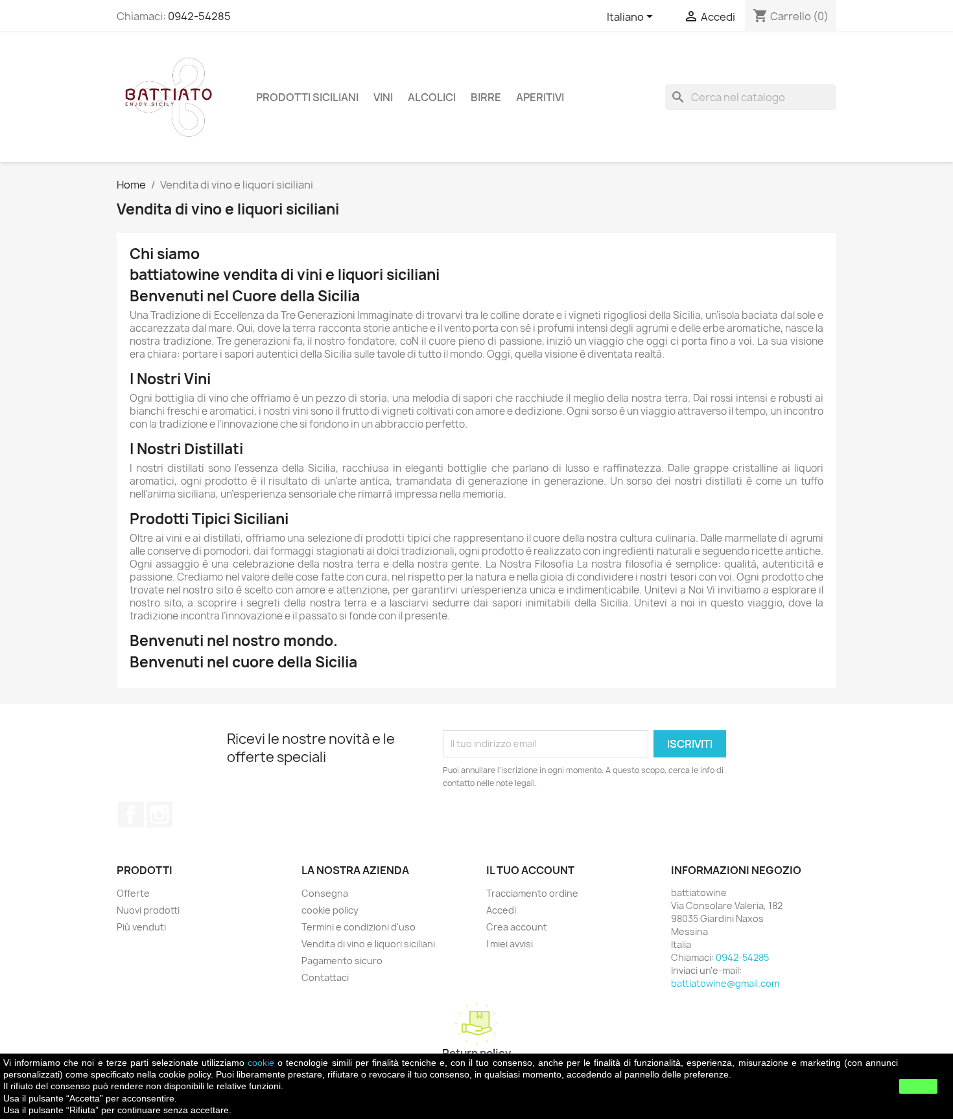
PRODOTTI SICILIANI (307, 97)
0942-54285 (199, 16)
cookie (261, 1062)
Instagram (159, 814)
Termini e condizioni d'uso (358, 927)
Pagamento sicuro (341, 960)
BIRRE (486, 97)
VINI (383, 97)
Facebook (131, 814)
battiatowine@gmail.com (725, 983)
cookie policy (330, 910)
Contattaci (325, 977)
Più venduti (141, 927)
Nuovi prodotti (148, 910)
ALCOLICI (432, 97)
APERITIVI (540, 97)
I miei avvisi (509, 944)
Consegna (324, 893)
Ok (918, 1086)
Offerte (133, 893)
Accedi (501, 910)
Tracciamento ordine (532, 893)
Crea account (516, 927)
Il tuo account (530, 870)
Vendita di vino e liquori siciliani (368, 944)
